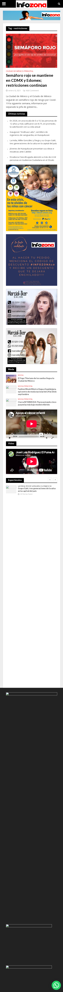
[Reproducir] (9, 438)
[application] (31, 423)
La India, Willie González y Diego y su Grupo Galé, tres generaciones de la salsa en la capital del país (33, 142)
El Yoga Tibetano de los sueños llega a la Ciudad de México (36, 379)
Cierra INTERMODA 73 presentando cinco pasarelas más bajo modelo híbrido (37, 403)
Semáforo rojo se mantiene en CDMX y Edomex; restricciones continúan (29, 80)
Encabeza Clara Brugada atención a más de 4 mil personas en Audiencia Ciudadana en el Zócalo (33, 158)
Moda (20, 375)
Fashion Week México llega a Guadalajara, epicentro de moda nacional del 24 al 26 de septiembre (37, 391)
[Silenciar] (46, 438)
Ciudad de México (14, 71)
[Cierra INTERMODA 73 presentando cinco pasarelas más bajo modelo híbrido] (11, 402)
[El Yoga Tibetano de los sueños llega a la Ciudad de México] (11, 378)
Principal (28, 71)
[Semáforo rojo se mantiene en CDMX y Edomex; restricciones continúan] (31, 50)
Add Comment (32, 90)
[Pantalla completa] (52, 438)
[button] (56, 985)
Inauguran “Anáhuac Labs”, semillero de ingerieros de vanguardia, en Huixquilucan (30, 133)
